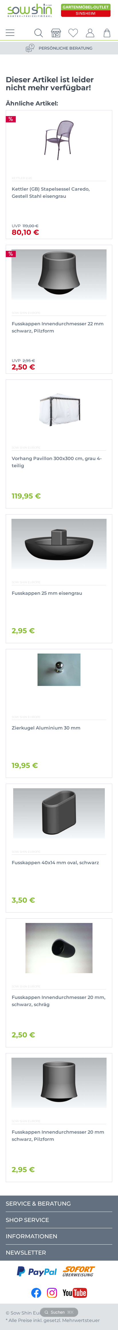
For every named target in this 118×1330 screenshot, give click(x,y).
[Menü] (8, 33)
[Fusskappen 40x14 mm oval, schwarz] (59, 813)
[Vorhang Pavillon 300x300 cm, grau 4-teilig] (59, 409)
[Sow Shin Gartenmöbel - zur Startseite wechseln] (29, 11)
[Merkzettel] (73, 33)
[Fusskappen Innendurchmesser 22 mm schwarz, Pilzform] (59, 274)
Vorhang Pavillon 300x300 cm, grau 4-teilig (57, 462)
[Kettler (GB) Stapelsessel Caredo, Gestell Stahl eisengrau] (59, 140)
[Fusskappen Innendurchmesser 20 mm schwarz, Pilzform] (59, 1083)
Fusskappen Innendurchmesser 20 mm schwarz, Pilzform (58, 1135)
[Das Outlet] (86, 11)
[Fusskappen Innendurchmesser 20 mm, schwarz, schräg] (59, 948)
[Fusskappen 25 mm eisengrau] (59, 544)
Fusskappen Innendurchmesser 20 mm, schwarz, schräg (58, 1001)
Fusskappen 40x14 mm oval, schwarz (55, 862)
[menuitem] (8, 33)
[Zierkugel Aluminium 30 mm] (59, 679)
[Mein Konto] (90, 33)
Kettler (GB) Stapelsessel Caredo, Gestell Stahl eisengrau (51, 192)
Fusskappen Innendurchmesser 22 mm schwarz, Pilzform (58, 327)
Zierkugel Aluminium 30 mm (46, 728)
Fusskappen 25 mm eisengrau (47, 593)
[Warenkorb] (107, 33)
